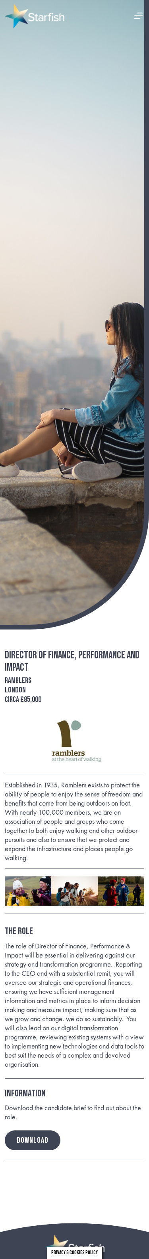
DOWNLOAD (32, 1140)
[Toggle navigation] (138, 16)
